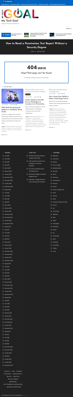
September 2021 (9, 328)
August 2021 (7, 331)
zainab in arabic (43, 4)
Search (68, 28)
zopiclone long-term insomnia (29, 4)
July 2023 (7, 266)
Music (54, 217)
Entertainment (56, 180)
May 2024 (7, 236)
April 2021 (7, 343)
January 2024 (8, 248)
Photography (56, 223)
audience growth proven (35, 116)
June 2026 (7, 159)
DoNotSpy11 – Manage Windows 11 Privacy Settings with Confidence (37, 181)
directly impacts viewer (37, 120)
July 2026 (7, 156)
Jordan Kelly (13, 104)
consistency (28, 120)
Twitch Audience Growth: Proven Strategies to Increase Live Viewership (36, 35)
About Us (9, 376)
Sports (54, 239)
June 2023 (7, 270)
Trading (55, 248)
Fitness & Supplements (58, 189)
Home (13, 371)
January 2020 (8, 359)
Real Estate (55, 226)
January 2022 (8, 316)
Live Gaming (56, 211)
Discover (3, 134)
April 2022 (7, 310)
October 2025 (8, 183)
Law (54, 208)
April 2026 (7, 165)
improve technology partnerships (57, 115)
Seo (54, 233)
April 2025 (7, 202)
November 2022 (8, 288)
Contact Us (7, 371)
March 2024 (8, 242)
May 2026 (7, 162)
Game (54, 192)
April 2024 (7, 239)
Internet (55, 205)
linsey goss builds (59, 120)
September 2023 (9, 260)
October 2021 (8, 325)
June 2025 (7, 196)
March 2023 (7, 279)
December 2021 (8, 319)
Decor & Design (56, 165)
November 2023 (8, 254)
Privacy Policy (7, 373)
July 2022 (7, 300)
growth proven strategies (37, 121)
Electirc (54, 174)
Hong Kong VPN (9, 128)
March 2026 (7, 168)
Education (55, 171)
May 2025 (7, 199)
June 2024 (7, 233)
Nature (54, 220)
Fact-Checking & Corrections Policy (13, 384)
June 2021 (7, 337)
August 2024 (8, 226)
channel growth (36, 118)
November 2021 (8, 322)
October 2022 (8, 291)
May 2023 (7, 273)
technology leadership (54, 124)
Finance (55, 186)
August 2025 (8, 189)
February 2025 (8, 208)
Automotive (56, 159)
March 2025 (7, 205)
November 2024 (9, 217)
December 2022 (9, 285)
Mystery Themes (26, 395)
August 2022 (8, 297)
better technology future (58, 109)
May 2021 (7, 340)
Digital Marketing (57, 168)
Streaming (55, 242)
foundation (28, 121)
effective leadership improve (56, 114)
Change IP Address (10, 126)
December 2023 (9, 251)
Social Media (56, 236)
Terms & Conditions (13, 379)
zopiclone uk (5, 4)
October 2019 (8, 362)
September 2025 (9, 186)
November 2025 (8, 180)
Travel (54, 251)
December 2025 (9, 177)
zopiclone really (15, 4)
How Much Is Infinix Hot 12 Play (60, 202)
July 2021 (7, 334)
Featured (55, 183)
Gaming (28, 94)
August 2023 (8, 263)
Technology (9, 129)
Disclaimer (19, 371)
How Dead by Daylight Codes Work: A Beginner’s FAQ (37, 175)
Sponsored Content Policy (14, 387)
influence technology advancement (57, 117)
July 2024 (7, 229)
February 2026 (8, 171)
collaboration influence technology (57, 110)
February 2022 (8, 313)
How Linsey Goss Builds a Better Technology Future (62, 34)
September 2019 (9, 365)
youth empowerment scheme (57, 4)
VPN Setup (4, 131)
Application (55, 156)
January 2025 (8, 211)
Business (55, 162)
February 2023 (8, 282)
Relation (55, 229)
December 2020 (9, 347)
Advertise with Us (17, 373)
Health (54, 199)
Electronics (55, 177)
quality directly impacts (36, 125)
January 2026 (8, 174)
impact (65, 114)
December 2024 (9, 214)
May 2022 (7, 306)
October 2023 (8, 257)
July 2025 (7, 192)
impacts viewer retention (31, 123)
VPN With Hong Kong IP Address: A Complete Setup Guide (11, 34)
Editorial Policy (13, 381)
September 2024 (9, 223)
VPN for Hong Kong (17, 129)
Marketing (55, 214)
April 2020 (7, 356)
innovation (51, 119)
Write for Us (16, 376)
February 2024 (8, 245)
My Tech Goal (9, 21)
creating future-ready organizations (57, 112)
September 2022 (9, 294)
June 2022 (7, 303)
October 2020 (8, 353)
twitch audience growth (38, 126)
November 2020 (9, 350)
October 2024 (8, 220)
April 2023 (7, 276)
